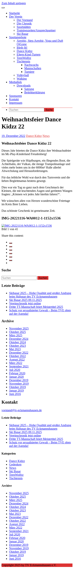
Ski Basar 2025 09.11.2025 (25, 300)
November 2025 (19, 328)
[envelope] (10, 253)
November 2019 (19, 383)
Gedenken (15, 464)
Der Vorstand (25, 20)
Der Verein (15, 16)
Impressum (15, 102)
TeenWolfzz (24, 58)
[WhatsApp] (10, 260)
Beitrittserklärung (34, 92)
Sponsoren (15, 95)
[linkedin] (10, 250)
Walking (22, 78)
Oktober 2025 (17, 332)
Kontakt (14, 99)
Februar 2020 (17, 373)
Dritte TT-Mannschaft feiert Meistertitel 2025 (36, 306)
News (46, 135)
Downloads (24, 85)
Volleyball (23, 75)
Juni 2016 (15, 394)
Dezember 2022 (18, 352)
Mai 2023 (15, 349)
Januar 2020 (16, 376)
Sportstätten (24, 27)
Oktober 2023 (17, 345)
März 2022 (15, 363)
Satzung (29, 89)
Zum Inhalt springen (14, 3)
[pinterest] (10, 257)
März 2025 (15, 335)
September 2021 (19, 366)
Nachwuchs (31, 64)
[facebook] (10, 243)
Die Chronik (24, 23)
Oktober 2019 (17, 387)
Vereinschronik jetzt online (25, 303)
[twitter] (10, 246)
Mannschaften (32, 68)
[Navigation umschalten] (3, 7)
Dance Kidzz (24, 51)
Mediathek (15, 82)
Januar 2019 (16, 390)
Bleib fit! (22, 47)
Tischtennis (23, 61)
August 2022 (17, 359)
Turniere (29, 71)
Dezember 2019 (18, 380)
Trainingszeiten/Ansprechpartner (36, 30)
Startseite (14, 13)
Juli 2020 (14, 369)
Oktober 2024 (17, 342)
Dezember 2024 (18, 338)
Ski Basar (22, 33)
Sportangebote (17, 37)
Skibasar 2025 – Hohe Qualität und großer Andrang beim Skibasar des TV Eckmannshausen (40, 294)
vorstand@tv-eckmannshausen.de (22, 410)
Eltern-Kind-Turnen (28, 54)
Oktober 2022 (17, 356)
